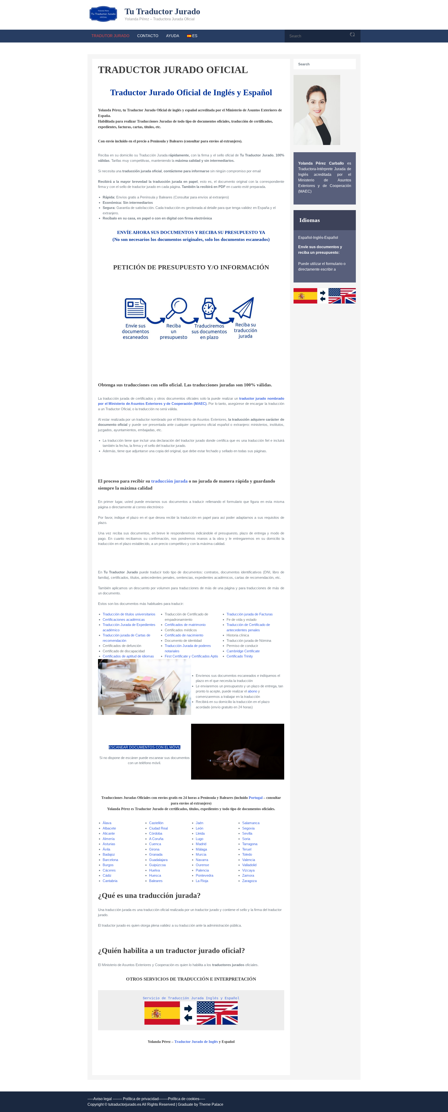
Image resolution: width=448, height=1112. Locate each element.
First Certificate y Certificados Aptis (191, 656)
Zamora (248, 875)
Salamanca (250, 823)
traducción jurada (169, 481)
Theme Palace (211, 1104)
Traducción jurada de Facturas (250, 614)
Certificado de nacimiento (184, 635)
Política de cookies (183, 1099)
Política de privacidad (141, 1099)
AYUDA (172, 36)
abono (252, 691)
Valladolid (249, 865)
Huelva (154, 870)
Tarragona (249, 844)
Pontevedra (204, 875)
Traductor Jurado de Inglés (196, 1042)
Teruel (246, 849)
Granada (155, 854)
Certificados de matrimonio (185, 625)
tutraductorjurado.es (125, 1104)
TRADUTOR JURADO (110, 36)
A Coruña (156, 839)
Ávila (106, 849)
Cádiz (107, 875)
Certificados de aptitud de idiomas (128, 656)
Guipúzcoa (157, 865)
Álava (107, 823)
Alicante (109, 833)
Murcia (201, 854)
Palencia (202, 870)
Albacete (109, 828)
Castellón (156, 823)
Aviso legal (102, 1099)
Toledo (247, 854)
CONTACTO (147, 36)
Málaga (201, 849)
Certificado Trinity (240, 656)
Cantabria (110, 881)
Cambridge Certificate (243, 651)
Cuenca (155, 844)
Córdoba (155, 833)
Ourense (202, 865)
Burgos (108, 865)
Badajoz (109, 854)
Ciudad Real (158, 828)
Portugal (255, 798)
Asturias (109, 844)
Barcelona (110, 860)
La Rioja (202, 881)
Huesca (155, 875)
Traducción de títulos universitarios (129, 614)
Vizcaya (248, 870)
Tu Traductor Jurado (162, 11)
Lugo (199, 839)
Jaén (199, 823)
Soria (246, 839)
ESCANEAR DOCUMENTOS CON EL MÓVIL (144, 747)
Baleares (156, 881)
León (199, 828)
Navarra (202, 860)
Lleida (200, 833)
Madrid (201, 844)
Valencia (248, 860)
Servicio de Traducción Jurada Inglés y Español (191, 998)
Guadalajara (158, 860)
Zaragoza (249, 881)
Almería (109, 839)
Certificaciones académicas (124, 619)
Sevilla (247, 833)
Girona (154, 849)
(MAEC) (200, 404)
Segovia (248, 828)
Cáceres (109, 870)
